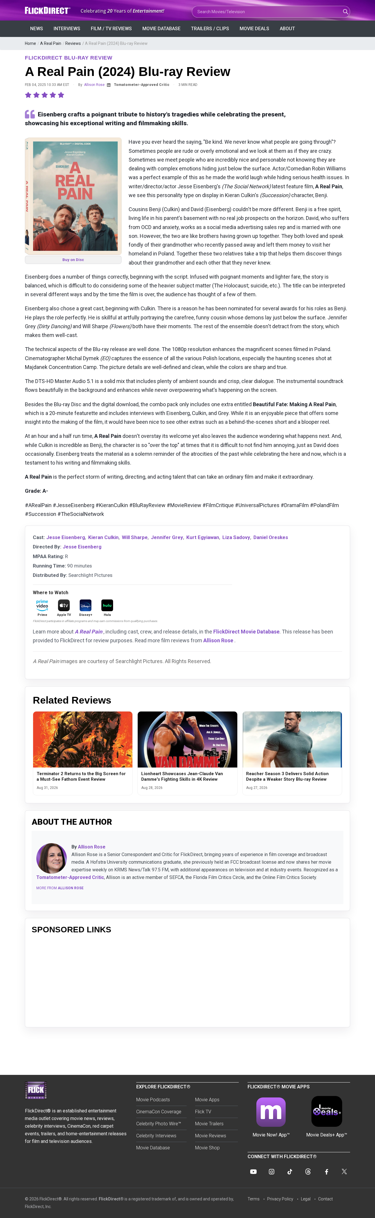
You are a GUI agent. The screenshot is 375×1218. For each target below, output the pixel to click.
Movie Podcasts (153, 1099)
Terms (254, 1199)
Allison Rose (94, 85)
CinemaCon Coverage (158, 1111)
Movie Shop (207, 1148)
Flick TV (203, 1111)
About (287, 28)
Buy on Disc (73, 260)
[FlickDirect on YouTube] (253, 1172)
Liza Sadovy (236, 537)
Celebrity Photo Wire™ (158, 1123)
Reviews (73, 43)
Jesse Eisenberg (65, 537)
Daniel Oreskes (270, 537)
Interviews (67, 28)
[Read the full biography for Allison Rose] (51, 858)
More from (59, 888)
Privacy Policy (280, 1199)
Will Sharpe (135, 537)
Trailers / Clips (210, 28)
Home (30, 43)
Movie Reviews (210, 1136)
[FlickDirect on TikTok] (290, 1172)
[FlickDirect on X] (344, 1172)
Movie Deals (254, 28)
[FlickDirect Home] (48, 10)
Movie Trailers (209, 1123)
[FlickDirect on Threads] (308, 1172)
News (36, 28)
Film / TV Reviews (111, 28)
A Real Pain (50, 43)
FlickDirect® (111, 1199)
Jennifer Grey (167, 537)
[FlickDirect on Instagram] (271, 1172)
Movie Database (161, 28)
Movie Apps (207, 1099)
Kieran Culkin (103, 537)
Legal (306, 1199)
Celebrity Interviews (156, 1136)
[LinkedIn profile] (108, 85)
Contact (325, 1199)
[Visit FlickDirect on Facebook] (326, 1172)
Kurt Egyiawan (202, 537)
